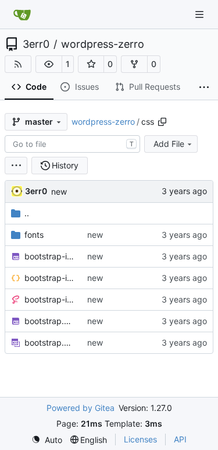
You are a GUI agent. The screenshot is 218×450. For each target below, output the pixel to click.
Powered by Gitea (81, 408)
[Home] (22, 14)
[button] (48, 64)
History (65, 165)
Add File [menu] (168, 144)
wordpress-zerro (102, 44)
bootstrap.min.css (50, 321)
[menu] (16, 165)
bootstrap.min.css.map (50, 342)
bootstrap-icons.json (50, 278)
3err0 (36, 44)
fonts (34, 235)
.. (26, 213)
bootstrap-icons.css (50, 256)
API (180, 439)
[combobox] (72, 144)
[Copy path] (162, 122)
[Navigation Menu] (200, 14)
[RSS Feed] (18, 64)
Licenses (140, 439)
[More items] (204, 87)
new (59, 191)
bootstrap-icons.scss (50, 299)
